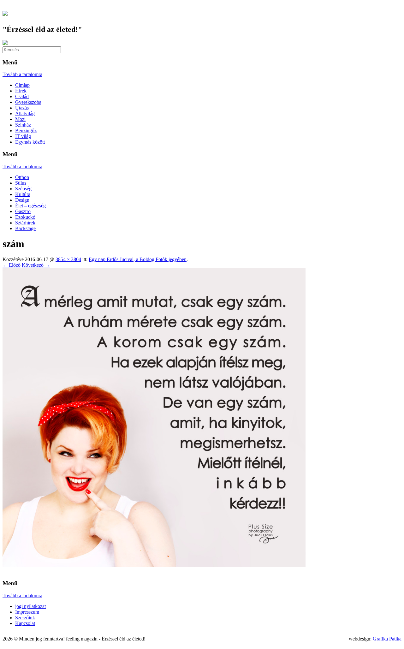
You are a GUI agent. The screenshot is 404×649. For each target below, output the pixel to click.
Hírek (21, 90)
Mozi (20, 119)
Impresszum (27, 612)
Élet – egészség (30, 205)
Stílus (20, 183)
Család (22, 96)
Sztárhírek (25, 222)
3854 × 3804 (68, 259)
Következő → (36, 265)
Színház (23, 125)
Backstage (25, 228)
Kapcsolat (25, 623)
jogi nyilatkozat (30, 606)
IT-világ (23, 136)
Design (22, 200)
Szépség (23, 188)
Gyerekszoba (28, 102)
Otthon (22, 177)
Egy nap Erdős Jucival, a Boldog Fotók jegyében (138, 259)
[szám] (154, 565)
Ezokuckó (25, 217)
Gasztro (23, 211)
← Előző (12, 265)
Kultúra (22, 194)
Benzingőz (26, 130)
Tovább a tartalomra (22, 74)
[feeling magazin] (5, 12)
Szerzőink (25, 617)
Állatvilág (25, 113)
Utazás (22, 107)
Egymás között (30, 142)
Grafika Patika (387, 638)
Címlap (22, 85)
